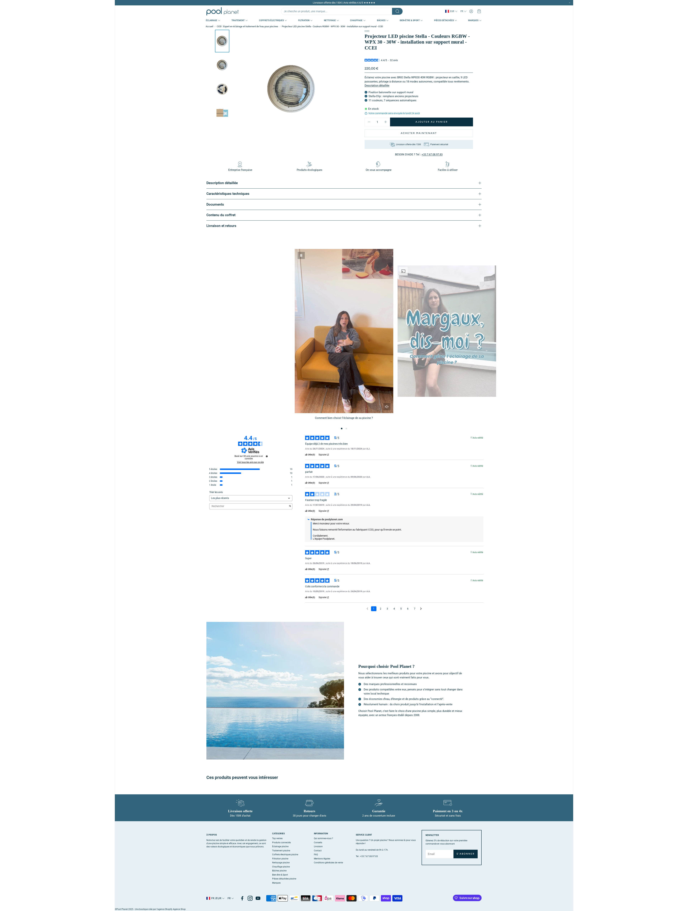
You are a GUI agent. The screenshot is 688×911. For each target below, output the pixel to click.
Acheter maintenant (419, 133)
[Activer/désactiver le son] (386, 406)
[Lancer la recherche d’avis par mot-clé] (290, 506)
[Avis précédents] (367, 608)
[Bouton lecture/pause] (301, 255)
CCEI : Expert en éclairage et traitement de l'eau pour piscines (247, 26)
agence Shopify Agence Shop (171, 909)
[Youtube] (258, 898)
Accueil (209, 26)
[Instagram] (250, 898)
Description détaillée (377, 85)
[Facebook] (242, 898)
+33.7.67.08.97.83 (432, 154)
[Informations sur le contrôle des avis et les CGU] (266, 456)
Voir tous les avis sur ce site (250, 462)
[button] (342, 11)
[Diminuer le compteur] (369, 122)
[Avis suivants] (421, 609)
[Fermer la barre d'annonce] (569, 2)
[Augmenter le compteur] (385, 122)
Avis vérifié (478, 437)
